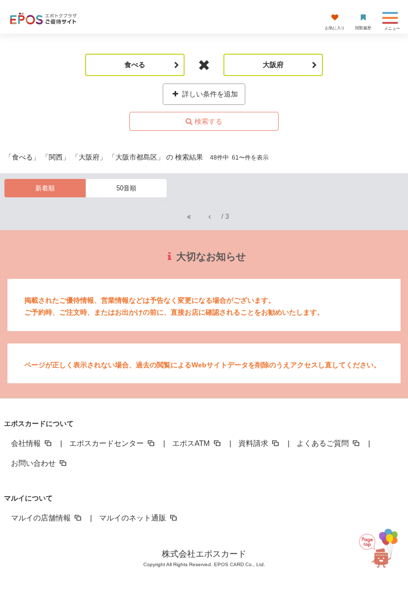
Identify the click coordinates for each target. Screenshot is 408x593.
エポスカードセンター (107, 443)
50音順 (126, 188)
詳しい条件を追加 (209, 94)
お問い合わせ (34, 463)
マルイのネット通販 (133, 517)
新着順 (45, 188)
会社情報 (27, 443)
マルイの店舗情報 (42, 517)
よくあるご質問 (324, 443)
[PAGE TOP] (377, 547)
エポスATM (192, 443)
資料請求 (254, 443)
